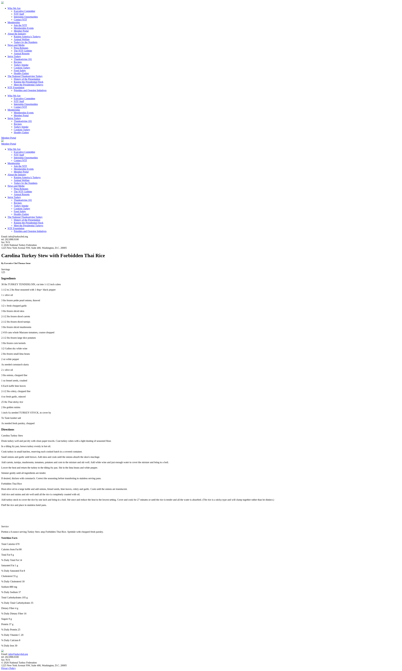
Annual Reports (22, 53)
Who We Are (14, 8)
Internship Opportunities (26, 16)
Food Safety (20, 70)
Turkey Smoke (21, 65)
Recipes (18, 62)
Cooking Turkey (22, 67)
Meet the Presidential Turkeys (28, 84)
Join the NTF (20, 25)
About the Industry (17, 33)
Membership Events (24, 28)
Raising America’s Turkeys (27, 36)
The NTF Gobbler (23, 50)
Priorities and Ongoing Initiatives (30, 90)
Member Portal (21, 31)
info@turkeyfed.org (18, 654)
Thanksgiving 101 (23, 59)
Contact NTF (20, 19)
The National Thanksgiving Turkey (25, 76)
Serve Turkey (14, 56)
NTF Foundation (16, 87)
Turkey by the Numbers (25, 42)
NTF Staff (19, 14)
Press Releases (21, 48)
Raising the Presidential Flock (28, 81)
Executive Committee (24, 11)
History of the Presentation (27, 79)
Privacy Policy (8, 668)
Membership (14, 22)
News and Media (16, 45)
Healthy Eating (21, 73)
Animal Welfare (22, 39)
